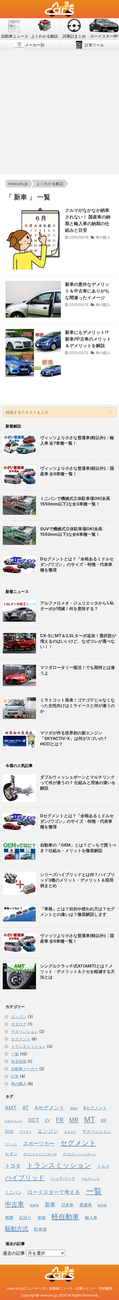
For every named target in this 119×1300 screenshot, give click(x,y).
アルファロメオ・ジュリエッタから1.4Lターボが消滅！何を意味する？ (77, 605)
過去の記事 (14, 1253)
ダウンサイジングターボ (40, 1154)
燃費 (9, 1217)
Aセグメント (49, 1107)
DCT (33, 1120)
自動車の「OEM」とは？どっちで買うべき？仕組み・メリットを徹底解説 (78, 847)
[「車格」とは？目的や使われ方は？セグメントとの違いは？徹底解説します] (19, 914)
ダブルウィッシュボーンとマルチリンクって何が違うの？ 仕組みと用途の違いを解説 (78, 782)
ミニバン (13, 1192)
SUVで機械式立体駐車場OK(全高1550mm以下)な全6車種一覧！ (71, 531)
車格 (41, 1217)
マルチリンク (90, 1179)
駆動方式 (16, 1228)
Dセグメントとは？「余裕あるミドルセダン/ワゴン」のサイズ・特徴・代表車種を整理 (77, 564)
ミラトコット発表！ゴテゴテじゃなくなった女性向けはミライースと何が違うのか (77, 705)
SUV (9, 1131)
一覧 (15, 1053)
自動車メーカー (24, 1068)
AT (25, 1107)
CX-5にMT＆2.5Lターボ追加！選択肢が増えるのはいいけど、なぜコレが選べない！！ (78, 641)
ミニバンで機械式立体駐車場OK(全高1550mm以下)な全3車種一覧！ (75, 501)
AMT (11, 1107)
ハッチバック (63, 1178)
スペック (11, 1144)
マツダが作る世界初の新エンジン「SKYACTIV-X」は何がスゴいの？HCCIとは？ (73, 738)
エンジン (19, 1016)
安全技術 (19, 1061)
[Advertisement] (59, 112)
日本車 (67, 1204)
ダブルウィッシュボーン (79, 1154)
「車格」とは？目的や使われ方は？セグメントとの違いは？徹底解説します (77, 911)
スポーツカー (39, 1143)
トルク (103, 1166)
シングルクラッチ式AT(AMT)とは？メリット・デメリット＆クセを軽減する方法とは (77, 971)
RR (103, 1120)
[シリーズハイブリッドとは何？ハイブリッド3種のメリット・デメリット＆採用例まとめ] (19, 883)
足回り (25, 1217)
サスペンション (24, 1031)
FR (59, 1119)
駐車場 (40, 1229)
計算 (15, 1076)
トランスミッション (28, 1046)
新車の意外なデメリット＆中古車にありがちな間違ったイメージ (87, 290)
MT (89, 1119)
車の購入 (103, 237)
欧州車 (102, 1205)
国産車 (34, 1205)
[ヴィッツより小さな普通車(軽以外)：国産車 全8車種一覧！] (19, 942)
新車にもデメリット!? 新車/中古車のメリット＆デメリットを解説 (88, 338)
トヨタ (13, 1166)
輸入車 (91, 1217)
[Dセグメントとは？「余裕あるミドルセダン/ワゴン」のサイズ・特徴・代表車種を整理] (19, 821)
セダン (11, 1153)
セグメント (20, 1039)
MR (73, 1119)
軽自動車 (65, 1216)
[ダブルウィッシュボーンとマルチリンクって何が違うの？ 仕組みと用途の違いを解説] (19, 787)
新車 (50, 1204)
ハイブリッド (25, 1178)
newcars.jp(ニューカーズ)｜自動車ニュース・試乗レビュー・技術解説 (59, 1288)
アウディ (25, 1132)
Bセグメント (95, 1108)
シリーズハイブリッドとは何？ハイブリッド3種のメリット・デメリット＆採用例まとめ (77, 880)
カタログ (19, 1024)
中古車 (14, 1204)
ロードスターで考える (53, 1192)
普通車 (85, 1204)
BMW (73, 1108)
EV (47, 1120)
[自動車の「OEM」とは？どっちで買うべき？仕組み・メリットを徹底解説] (19, 851)
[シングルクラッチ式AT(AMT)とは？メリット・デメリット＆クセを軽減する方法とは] (19, 976)
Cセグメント (13, 1121)
